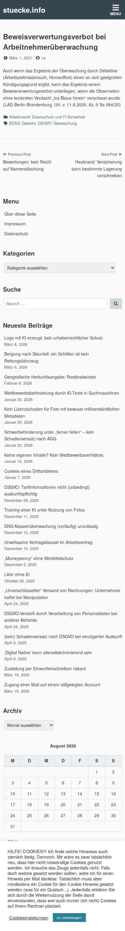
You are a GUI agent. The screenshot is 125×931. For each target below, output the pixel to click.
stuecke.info (24, 10)
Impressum (15, 223)
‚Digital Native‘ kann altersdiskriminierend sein (48, 652)
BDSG (14, 123)
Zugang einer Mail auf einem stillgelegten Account (52, 684)
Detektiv (29, 123)
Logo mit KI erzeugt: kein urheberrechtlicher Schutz (53, 338)
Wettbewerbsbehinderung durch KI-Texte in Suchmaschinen (61, 393)
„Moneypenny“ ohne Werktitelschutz (38, 558)
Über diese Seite (20, 214)
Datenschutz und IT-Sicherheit (58, 117)
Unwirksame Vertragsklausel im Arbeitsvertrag (48, 542)
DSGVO (45, 123)
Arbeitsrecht (19, 117)
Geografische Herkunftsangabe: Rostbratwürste (50, 377)
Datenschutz (16, 233)
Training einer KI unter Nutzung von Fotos (44, 510)
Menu (115, 13)
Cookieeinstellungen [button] (28, 917)
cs (44, 58)
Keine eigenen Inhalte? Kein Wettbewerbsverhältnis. (54, 455)
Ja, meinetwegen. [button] (69, 917)
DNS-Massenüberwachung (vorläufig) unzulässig (51, 526)
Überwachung (65, 123)
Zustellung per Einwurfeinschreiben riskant (45, 668)
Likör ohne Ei (16, 574)
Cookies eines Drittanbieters (31, 471)
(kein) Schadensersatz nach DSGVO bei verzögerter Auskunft (63, 636)
